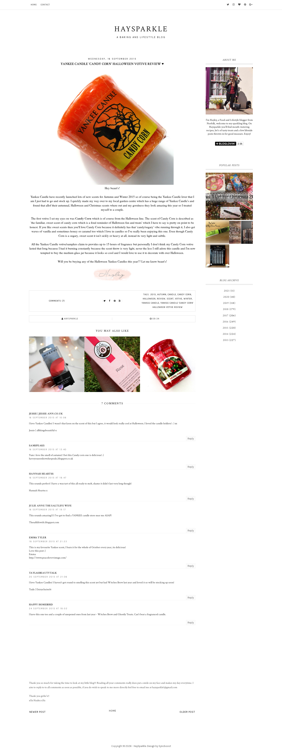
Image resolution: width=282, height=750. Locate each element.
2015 (153, 294)
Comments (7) (57, 301)
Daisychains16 (43, 589)
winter (188, 299)
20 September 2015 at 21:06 (48, 577)
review (161, 299)
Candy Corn (83, 218)
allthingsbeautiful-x (47, 430)
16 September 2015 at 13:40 (48, 449)
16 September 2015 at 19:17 (47, 509)
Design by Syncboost (159, 746)
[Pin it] (115, 301)
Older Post (187, 711)
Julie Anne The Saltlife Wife (50, 505)
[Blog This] (120, 301)
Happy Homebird (41, 604)
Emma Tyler (37, 537)
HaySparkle (140, 746)
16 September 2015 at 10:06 (48, 417)
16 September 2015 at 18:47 (47, 478)
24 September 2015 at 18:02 (48, 608)
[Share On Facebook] (110, 301)
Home (34, 4)
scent (170, 299)
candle (172, 294)
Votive (178, 299)
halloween (149, 299)
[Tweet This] (105, 301)
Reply (191, 438)
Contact (45, 4)
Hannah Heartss (41, 474)
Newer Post (37, 711)
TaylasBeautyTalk (43, 573)
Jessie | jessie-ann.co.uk (46, 413)
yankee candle (150, 303)
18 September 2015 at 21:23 (48, 541)
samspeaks (37, 445)
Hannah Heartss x (38, 490)
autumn (161, 294)
